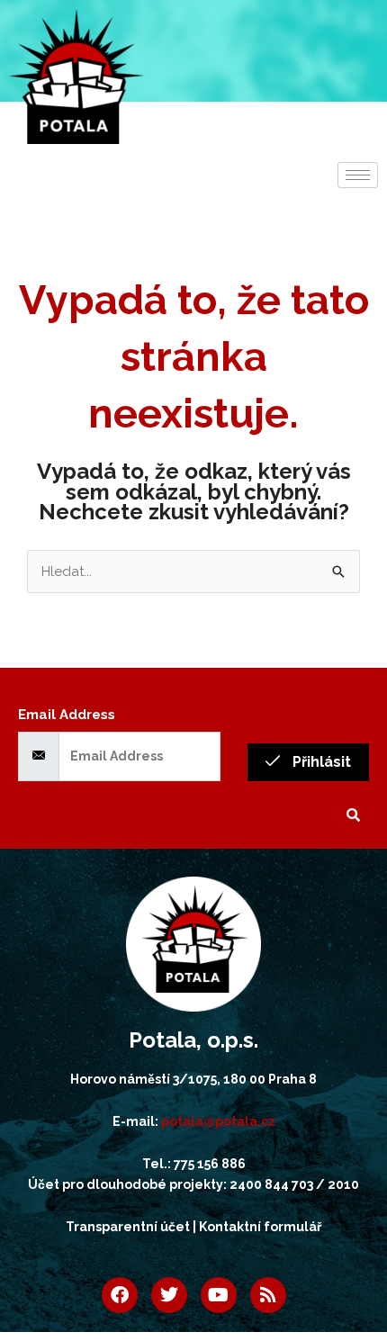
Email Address (66, 714)
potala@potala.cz (218, 1121)
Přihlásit (320, 761)
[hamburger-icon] (358, 175)
